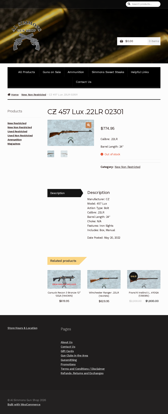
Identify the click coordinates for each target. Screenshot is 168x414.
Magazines (14, 143)
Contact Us (83, 82)
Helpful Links (140, 72)
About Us (66, 342)
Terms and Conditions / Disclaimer (83, 368)
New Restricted (17, 123)
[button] (88, 125)
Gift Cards (67, 351)
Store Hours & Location (22, 328)
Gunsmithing (69, 360)
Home (15, 94)
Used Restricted (17, 131)
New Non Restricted (33, 94)
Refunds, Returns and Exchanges (82, 373)
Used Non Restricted (20, 135)
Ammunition (76, 72)
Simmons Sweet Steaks (108, 72)
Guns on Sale (52, 72)
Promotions (68, 364)
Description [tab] (57, 193)
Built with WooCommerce (24, 404)
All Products (26, 72)
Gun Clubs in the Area (74, 355)
